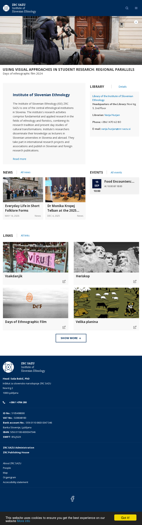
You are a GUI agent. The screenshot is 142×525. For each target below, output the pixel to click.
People (7, 468)
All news (26, 172)
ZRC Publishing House (16, 452)
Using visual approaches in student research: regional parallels (68, 69)
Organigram (9, 477)
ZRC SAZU (19, 4)
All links (25, 235)
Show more (69, 338)
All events (116, 172)
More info (23, 520)
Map (5, 472)
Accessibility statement (15, 482)
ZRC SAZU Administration (18, 447)
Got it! (125, 517)
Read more (19, 159)
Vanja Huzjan (112, 115)
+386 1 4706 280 (18, 402)
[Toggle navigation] (136, 8)
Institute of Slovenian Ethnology (24, 9)
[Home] (6, 8)
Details (123, 86)
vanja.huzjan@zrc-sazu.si (116, 129)
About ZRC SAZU (12, 463)
